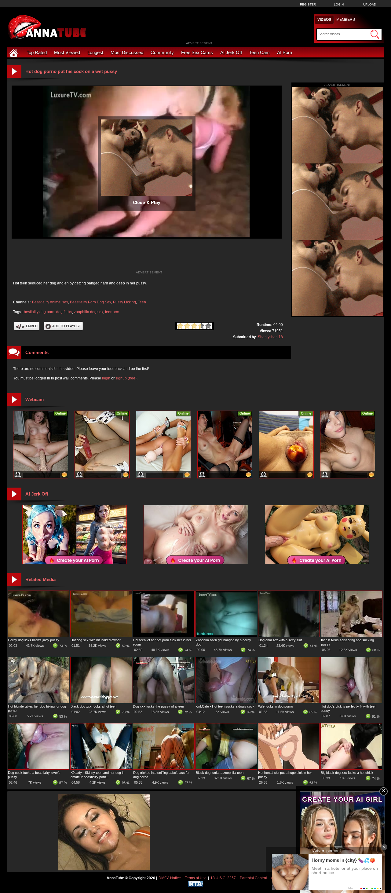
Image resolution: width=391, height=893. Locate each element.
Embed (32, 326)
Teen (142, 302)
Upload (369, 4)
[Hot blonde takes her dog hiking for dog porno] (38, 702)
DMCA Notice (170, 878)
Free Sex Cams (197, 52)
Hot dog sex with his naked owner (96, 640)
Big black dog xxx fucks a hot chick (347, 772)
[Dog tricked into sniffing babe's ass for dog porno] (163, 768)
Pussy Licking (124, 302)
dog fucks (64, 312)
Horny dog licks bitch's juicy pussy (33, 640)
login (106, 378)
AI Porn (284, 52)
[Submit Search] (375, 34)
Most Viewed (67, 52)
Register (308, 4)
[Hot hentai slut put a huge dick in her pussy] (288, 768)
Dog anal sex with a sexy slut (280, 640)
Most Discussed (127, 52)
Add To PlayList (66, 326)
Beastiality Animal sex (50, 302)
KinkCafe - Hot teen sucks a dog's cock (225, 706)
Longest (95, 52)
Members (345, 19)
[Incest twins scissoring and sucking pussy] (351, 635)
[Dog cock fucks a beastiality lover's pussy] (38, 768)
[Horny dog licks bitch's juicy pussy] (38, 635)
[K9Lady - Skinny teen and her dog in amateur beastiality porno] (101, 768)
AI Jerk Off (231, 52)
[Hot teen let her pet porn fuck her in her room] (163, 635)
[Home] (14, 52)
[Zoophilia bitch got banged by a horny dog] (226, 635)
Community (162, 52)
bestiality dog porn (39, 312)
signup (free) (126, 378)
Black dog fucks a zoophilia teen (219, 772)
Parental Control (253, 878)
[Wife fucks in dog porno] (288, 702)
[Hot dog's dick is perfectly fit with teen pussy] (351, 702)
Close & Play (146, 202)
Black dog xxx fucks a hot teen (93, 706)
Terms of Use (195, 878)
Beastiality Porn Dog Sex (90, 302)
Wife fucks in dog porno (275, 706)
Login (339, 4)
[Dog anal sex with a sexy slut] (289, 635)
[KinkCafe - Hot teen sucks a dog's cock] (226, 702)
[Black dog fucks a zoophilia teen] (226, 768)
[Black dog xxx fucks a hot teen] (101, 702)
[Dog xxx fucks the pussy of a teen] (163, 702)
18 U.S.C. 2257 (223, 878)
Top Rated (37, 52)
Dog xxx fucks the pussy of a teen (158, 706)
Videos (324, 19)
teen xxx (112, 312)
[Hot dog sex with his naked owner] (101, 635)
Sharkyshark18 (270, 337)
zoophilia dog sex (88, 312)
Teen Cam (259, 52)
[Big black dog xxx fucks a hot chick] (351, 768)
